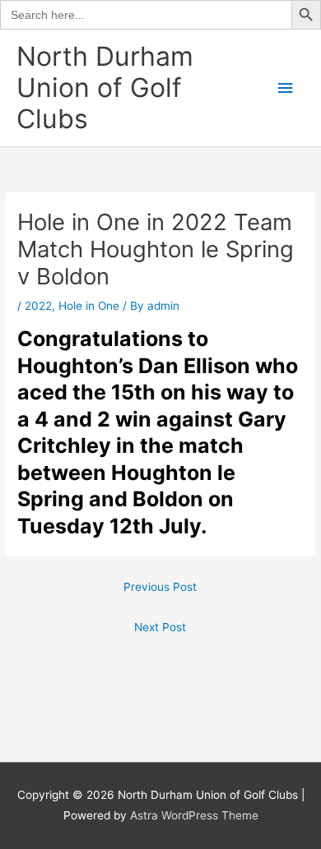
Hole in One (88, 305)
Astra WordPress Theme (194, 815)
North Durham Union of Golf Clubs (104, 88)
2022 (38, 305)
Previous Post (160, 586)
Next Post (160, 627)
